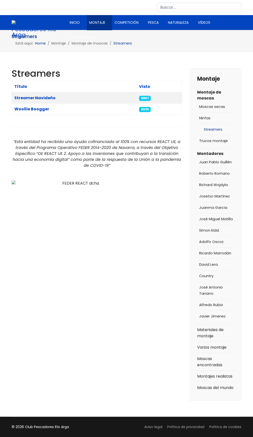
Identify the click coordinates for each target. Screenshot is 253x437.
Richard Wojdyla (213, 184)
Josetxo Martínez (214, 196)
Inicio (75, 22)
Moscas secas (212, 106)
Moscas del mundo (215, 387)
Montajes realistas (214, 376)
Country (206, 275)
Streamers (213, 129)
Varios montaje (212, 347)
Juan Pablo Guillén (215, 162)
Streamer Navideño (35, 98)
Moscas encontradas (209, 362)
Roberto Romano (214, 173)
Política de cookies (225, 426)
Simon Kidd (209, 230)
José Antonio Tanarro (211, 290)
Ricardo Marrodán (215, 253)
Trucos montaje (213, 140)
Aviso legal (153, 426)
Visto (144, 86)
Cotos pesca (83, 37)
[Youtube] (23, 7)
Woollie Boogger (31, 109)
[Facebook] (14, 7)
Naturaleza (178, 22)
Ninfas (205, 118)
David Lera (208, 264)
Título (20, 86)
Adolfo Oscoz (211, 241)
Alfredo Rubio (211, 304)
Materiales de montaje (210, 333)
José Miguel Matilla (216, 219)
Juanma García (213, 207)
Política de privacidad (185, 426)
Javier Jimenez (212, 316)
